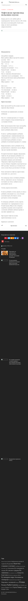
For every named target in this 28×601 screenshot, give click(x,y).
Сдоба (22, 585)
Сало (19, 585)
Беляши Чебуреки (4, 561)
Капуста (21, 573)
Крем (19, 575)
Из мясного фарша (12, 570)
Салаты (14, 585)
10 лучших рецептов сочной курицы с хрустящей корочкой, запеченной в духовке (15, 362)
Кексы (10, 575)
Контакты (3, 594)
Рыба (9, 585)
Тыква (19, 587)
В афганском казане (17, 561)
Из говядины (18, 568)
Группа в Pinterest (7, 245)
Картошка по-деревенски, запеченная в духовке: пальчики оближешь (14, 254)
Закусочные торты (4, 568)
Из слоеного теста (13, 573)
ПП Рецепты (15, 579)
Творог (7, 587)
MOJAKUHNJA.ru (12, 592)
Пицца (17, 582)
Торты (15, 587)
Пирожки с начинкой (8, 582)
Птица (22, 582)
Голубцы (17, 566)
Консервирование (15, 575)
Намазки (11, 579)
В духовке (10, 563)
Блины (9, 561)
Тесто (11, 587)
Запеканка (11, 568)
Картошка (4, 575)
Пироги (19, 579)
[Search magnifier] (26, 4)
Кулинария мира (7, 577)
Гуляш (21, 566)
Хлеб (23, 587)
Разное (4, 585)
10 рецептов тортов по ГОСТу (15, 459)
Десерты (23, 566)
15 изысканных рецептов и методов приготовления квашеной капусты (14, 262)
